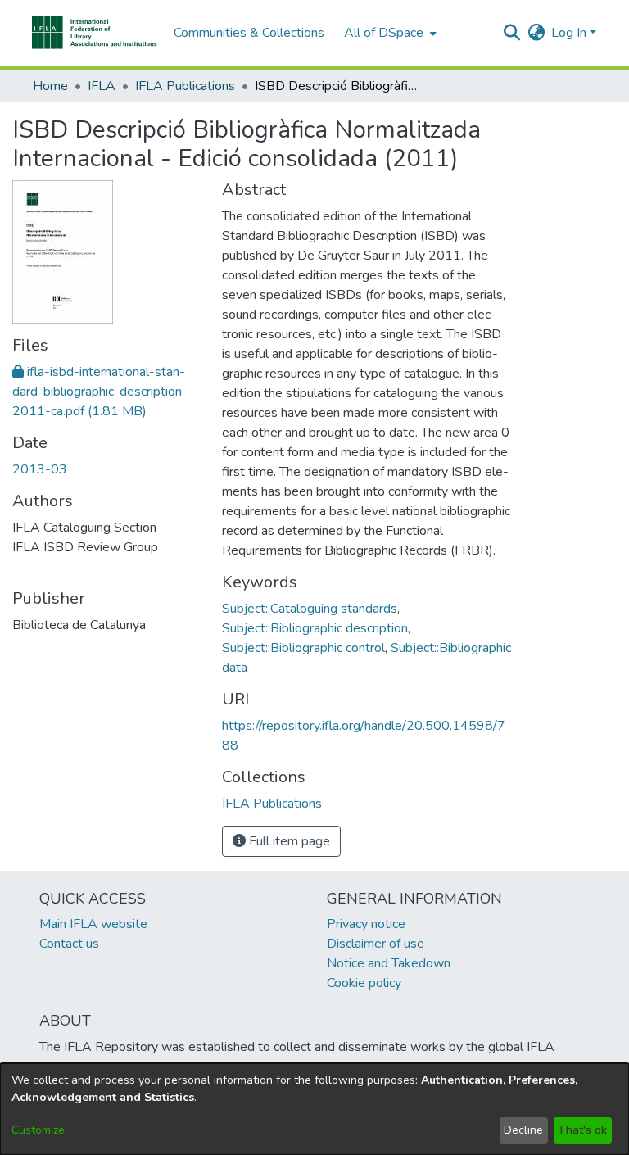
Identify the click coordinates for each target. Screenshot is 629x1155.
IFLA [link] (101, 86)
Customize (38, 1130)
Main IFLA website (93, 924)
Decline (523, 1130)
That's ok (582, 1130)
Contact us (69, 944)
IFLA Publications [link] (185, 86)
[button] (94, 32)
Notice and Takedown (388, 963)
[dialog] (314, 1109)
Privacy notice (366, 924)
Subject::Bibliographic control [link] (303, 648)
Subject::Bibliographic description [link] (315, 628)
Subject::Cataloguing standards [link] (309, 609)
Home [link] (50, 86)
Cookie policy (364, 983)
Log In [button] (570, 33)
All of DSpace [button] (383, 33)
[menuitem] (389, 33)
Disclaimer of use (375, 944)
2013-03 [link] (39, 469)
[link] (100, 391)
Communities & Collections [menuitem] (249, 33)
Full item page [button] (288, 841)
